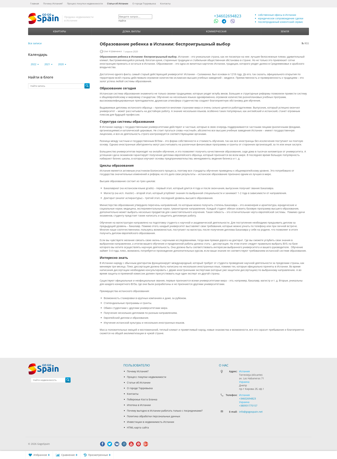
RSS (307, 43)
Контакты (165, 3)
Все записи (35, 43)
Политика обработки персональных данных (153, 416)
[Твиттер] (110, 444)
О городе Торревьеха (144, 3)
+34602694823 (227, 15)
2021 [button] (47, 64)
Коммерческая (216, 31)
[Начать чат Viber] (233, 22)
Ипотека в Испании (139, 405)
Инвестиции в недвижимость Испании (150, 422)
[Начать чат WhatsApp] (217, 22)
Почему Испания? (53, 3)
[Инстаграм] (124, 444)
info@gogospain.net (251, 411)
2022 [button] (34, 64)
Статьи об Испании (117, 3)
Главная (34, 3)
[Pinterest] (138, 444)
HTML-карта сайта (138, 427)
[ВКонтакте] (117, 444)
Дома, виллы (131, 31)
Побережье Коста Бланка (142, 399)
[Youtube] (131, 444)
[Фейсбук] (102, 444)
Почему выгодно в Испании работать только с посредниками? (165, 410)
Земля (285, 31)
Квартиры (59, 31)
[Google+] (145, 444)
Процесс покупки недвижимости (85, 3)
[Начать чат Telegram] (225, 22)
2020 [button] (61, 64)
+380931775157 (248, 405)
